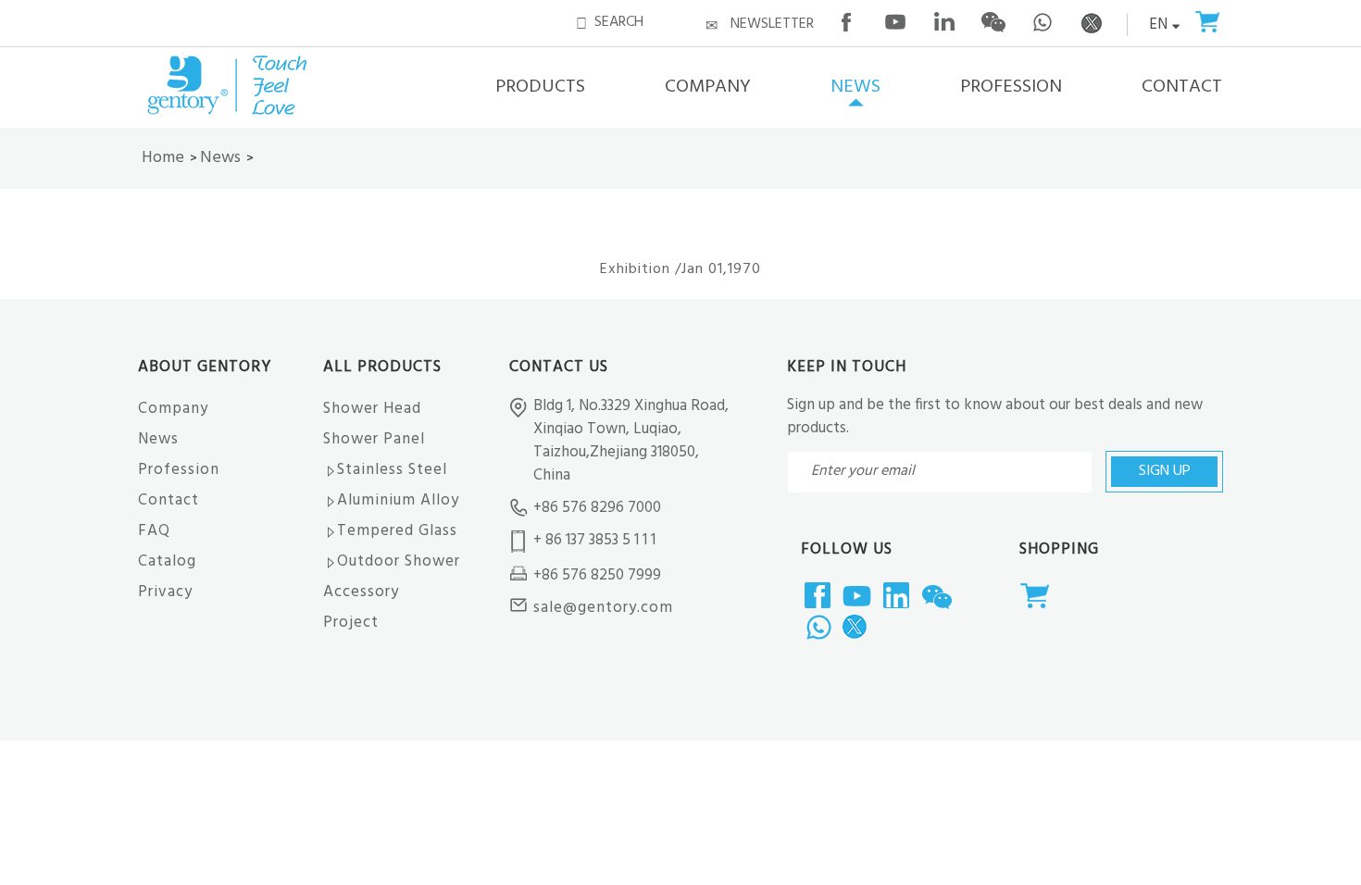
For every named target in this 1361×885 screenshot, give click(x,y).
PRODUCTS (540, 87)
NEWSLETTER (772, 24)
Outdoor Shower (398, 561)
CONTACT (1182, 87)
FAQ (154, 530)
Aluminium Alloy (398, 500)
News (220, 157)
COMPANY (708, 87)
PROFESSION (1011, 87)
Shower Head (372, 408)
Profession (178, 469)
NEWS (855, 87)
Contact (168, 500)
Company (173, 408)
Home (163, 157)
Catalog (167, 561)
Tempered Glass (397, 530)
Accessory (361, 592)
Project (351, 622)
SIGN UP (1165, 471)
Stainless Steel (392, 469)
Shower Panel (374, 439)
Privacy (165, 592)
